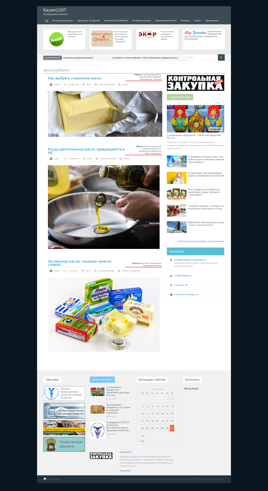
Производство (146, 79)
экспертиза (134, 271)
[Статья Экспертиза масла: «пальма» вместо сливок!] (104, 314)
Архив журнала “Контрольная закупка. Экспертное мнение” (167, 479)
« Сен (142, 441)
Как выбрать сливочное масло (75, 78)
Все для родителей (152, 146)
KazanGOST (54, 10)
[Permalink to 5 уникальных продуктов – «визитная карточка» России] (195, 119)
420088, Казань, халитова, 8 (189, 259)
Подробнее (125, 470)
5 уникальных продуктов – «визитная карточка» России (194, 136)
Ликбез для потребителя (150, 151)
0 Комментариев (107, 84)
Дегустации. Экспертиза (88, 20)
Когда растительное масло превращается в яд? (86, 151)
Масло (125, 84)
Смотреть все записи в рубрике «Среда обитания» (200, 241)
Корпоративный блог (152, 75)
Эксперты (185, 20)
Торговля (157, 79)
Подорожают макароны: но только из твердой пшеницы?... (118, 408)
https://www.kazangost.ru (186, 294)
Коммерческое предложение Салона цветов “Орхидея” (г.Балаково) (121, 37)
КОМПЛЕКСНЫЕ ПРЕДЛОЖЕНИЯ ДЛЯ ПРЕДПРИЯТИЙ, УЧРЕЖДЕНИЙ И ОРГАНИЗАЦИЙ (202, 35)
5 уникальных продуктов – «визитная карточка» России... (118, 391)
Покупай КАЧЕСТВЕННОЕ (116, 20)
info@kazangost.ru (183, 275)
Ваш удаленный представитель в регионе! (75, 34)
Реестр (197, 20)
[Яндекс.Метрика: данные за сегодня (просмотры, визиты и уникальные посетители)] (52, 479)
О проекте (117, 479)
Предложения (212, 20)
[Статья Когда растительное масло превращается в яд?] (104, 207)
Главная (127, 479)
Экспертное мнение (141, 20)
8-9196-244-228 (181, 285)
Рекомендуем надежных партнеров (209, 479)
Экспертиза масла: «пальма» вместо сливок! (80, 263)
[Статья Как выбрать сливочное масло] (105, 114)
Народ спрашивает (153, 153)
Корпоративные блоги (165, 20)
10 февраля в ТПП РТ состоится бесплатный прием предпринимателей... (118, 426)
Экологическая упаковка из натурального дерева (167, 35)
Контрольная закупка (63, 20)
